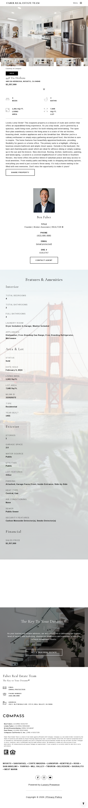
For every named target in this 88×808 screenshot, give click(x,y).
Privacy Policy (54, 797)
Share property (20, 172)
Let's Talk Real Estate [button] (44, 652)
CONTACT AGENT (44, 260)
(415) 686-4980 (44, 236)
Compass (56, 737)
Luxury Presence (50, 785)
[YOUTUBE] (50, 777)
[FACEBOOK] (38, 777)
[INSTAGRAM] (44, 777)
